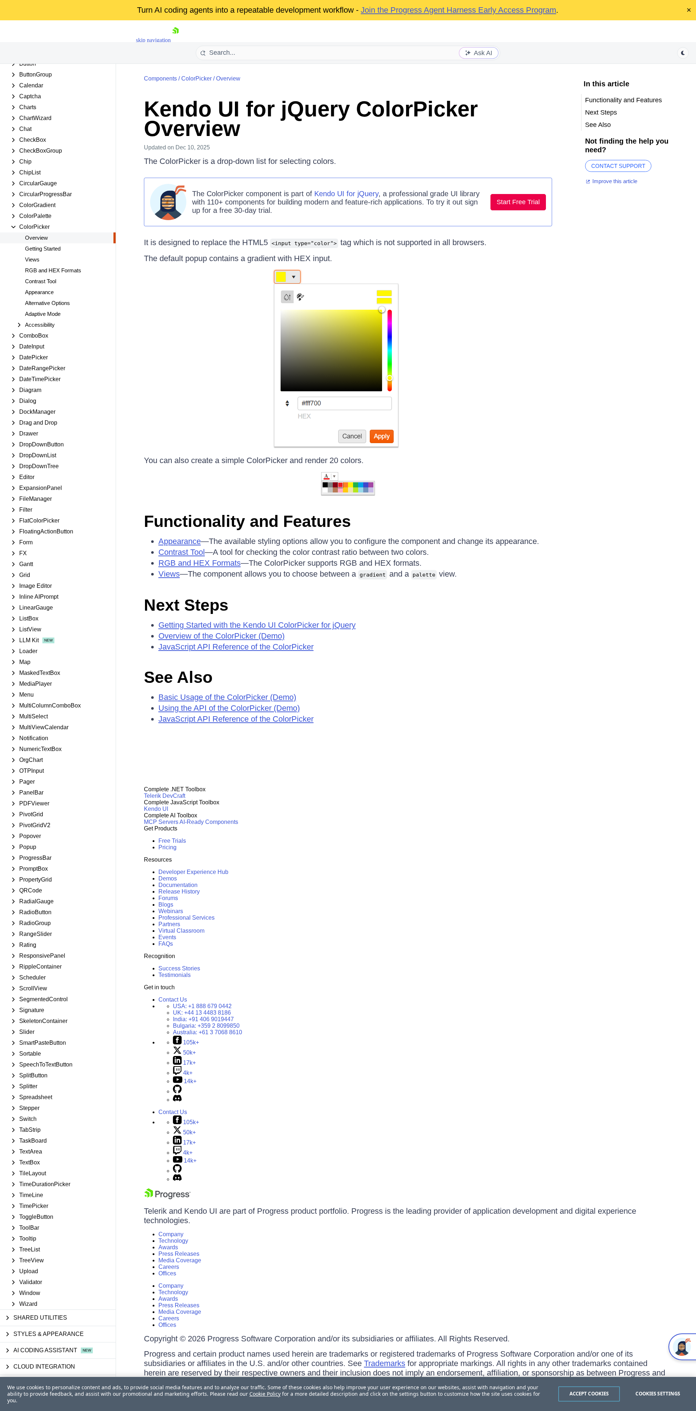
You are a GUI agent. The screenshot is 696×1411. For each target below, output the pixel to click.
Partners (169, 924)
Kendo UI (156, 809)
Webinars (170, 911)
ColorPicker (196, 78)
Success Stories (179, 968)
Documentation (178, 885)
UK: (202, 1013)
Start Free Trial (518, 202)
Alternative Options (47, 303)
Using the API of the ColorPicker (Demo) (229, 708)
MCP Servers (161, 822)
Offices (167, 1273)
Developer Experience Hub (193, 872)
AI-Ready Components (208, 822)
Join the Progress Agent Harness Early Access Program (458, 10)
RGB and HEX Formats (53, 270)
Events (167, 937)
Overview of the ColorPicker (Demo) (221, 635)
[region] (348, 1394)
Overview (36, 238)
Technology (173, 1241)
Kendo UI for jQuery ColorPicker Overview (311, 119)
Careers (168, 1267)
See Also (178, 677)
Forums (168, 898)
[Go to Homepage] (175, 40)
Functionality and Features (247, 521)
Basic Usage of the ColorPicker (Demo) (227, 697)
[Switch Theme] (683, 53)
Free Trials (172, 841)
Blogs (165, 905)
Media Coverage (179, 1260)
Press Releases (178, 1254)
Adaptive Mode (43, 314)
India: (203, 1019)
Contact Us (172, 1000)
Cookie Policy (265, 1393)
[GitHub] (177, 1091)
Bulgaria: (206, 1026)
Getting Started (43, 249)
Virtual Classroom (181, 931)
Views (32, 259)
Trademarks (384, 1363)
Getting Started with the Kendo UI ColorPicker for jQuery (257, 625)
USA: (202, 1006)
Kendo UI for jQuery (346, 194)
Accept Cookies (589, 1393)
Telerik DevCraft (164, 796)
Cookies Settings (657, 1393)
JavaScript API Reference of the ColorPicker (236, 646)
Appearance (39, 292)
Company (170, 1234)
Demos (167, 878)
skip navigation (153, 40)
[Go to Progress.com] (167, 1197)
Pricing (167, 847)
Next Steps (186, 605)
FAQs (165, 944)
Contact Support (618, 166)
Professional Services (186, 918)
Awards (168, 1247)
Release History (179, 891)
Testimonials (174, 975)
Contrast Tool (40, 281)
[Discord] (177, 1100)
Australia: (207, 1032)
